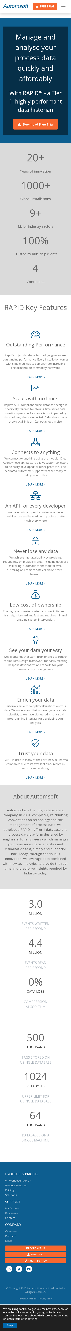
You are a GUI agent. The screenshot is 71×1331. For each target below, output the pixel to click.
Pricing (9, 1190)
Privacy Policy (45, 1298)
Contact (10, 1218)
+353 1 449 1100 (37, 1260)
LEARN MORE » (35, 377)
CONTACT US (37, 1248)
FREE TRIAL (37, 1254)
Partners (10, 1236)
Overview (11, 1231)
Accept (10, 1325)
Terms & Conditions (28, 1298)
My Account (12, 1208)
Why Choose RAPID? (18, 1180)
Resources (11, 1213)
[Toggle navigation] (63, 6)
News (8, 1240)
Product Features (16, 1185)
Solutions (11, 1195)
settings (32, 1318)
